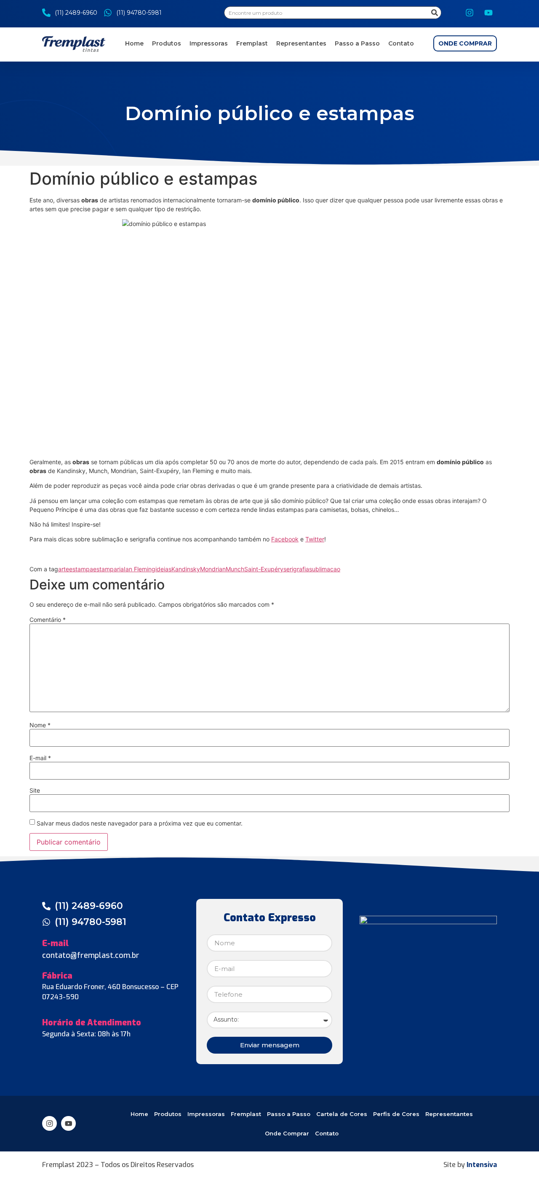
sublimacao (324, 569)
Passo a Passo (357, 43)
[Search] (434, 13)
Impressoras (208, 43)
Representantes (301, 43)
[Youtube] (488, 12)
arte (63, 569)
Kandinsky (185, 569)
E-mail (40, 758)
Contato (401, 43)
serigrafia (296, 569)
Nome (40, 725)
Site (34, 790)
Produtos (166, 43)
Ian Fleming (139, 569)
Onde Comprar (287, 1133)
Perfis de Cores (396, 1114)
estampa (81, 569)
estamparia (108, 569)
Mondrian (213, 569)
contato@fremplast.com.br (90, 955)
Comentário (47, 620)
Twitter (314, 539)
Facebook (285, 539)
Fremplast (252, 43)
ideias (163, 569)
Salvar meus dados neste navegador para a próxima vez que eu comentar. (140, 823)
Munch (235, 569)
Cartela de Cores (341, 1114)
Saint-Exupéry (263, 569)
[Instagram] (469, 12)
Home (134, 43)
